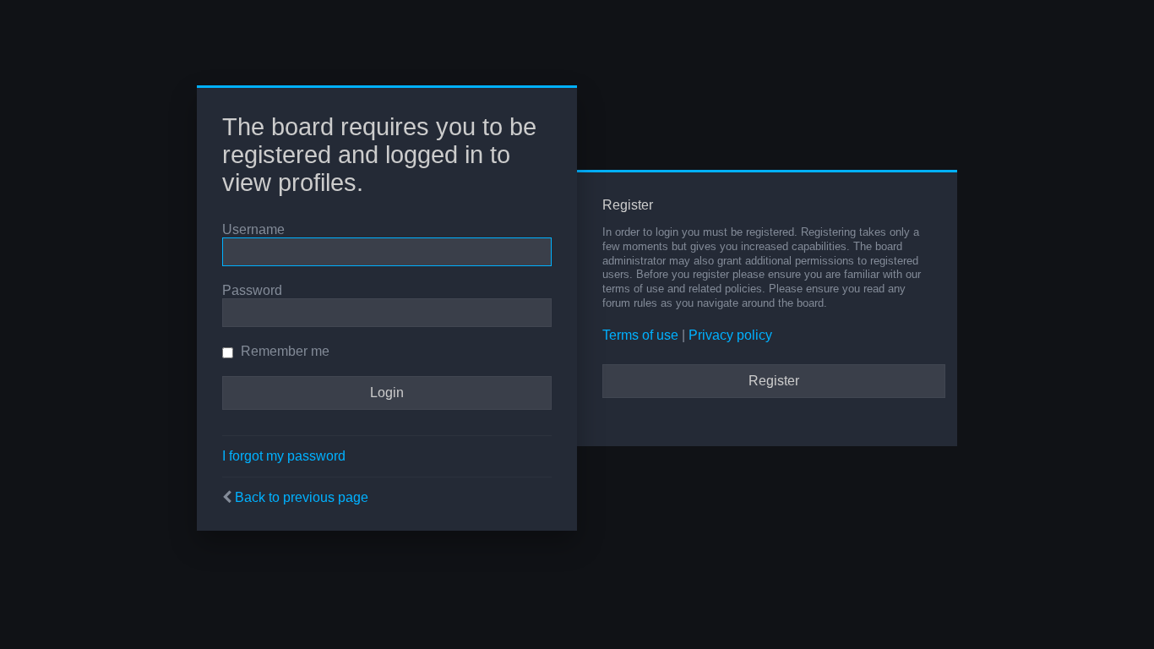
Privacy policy (730, 335)
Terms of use (640, 335)
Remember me (283, 351)
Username (253, 229)
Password (252, 290)
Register (773, 381)
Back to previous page (301, 497)
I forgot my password (284, 456)
